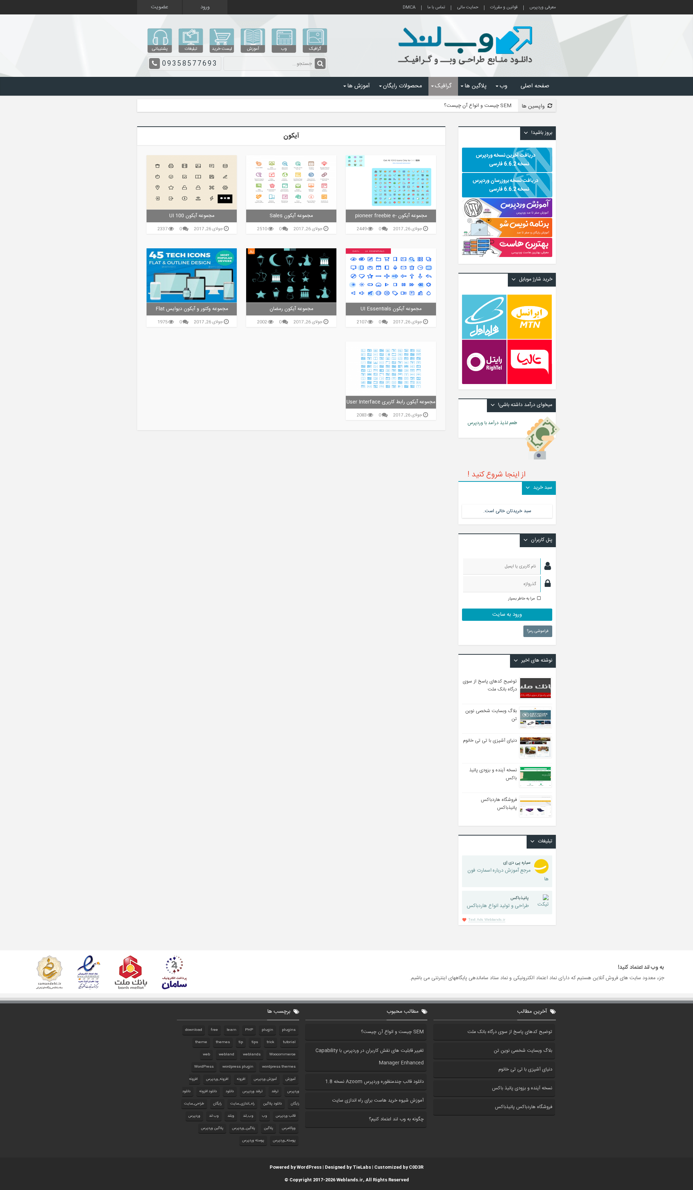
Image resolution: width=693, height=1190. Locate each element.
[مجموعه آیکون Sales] (291, 182)
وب (503, 86)
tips (255, 1042)
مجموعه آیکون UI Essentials (391, 309)
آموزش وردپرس (265, 1079)
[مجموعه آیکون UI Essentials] (391, 275)
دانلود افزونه (208, 1091)
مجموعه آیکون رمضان (291, 309)
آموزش (291, 1079)
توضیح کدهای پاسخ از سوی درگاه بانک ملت (490, 685)
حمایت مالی (467, 7)
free (214, 1030)
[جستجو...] (320, 63)
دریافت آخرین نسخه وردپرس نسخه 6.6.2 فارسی (505, 160)
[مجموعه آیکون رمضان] (291, 275)
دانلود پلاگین (272, 1104)
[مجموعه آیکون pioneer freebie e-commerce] (391, 182)
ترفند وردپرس (253, 1091)
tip (241, 1042)
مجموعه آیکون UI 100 (191, 216)
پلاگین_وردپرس (243, 1128)
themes (223, 1042)
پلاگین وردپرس (212, 1128)
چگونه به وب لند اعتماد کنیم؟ (396, 1119)
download (193, 1030)
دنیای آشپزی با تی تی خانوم (490, 741)
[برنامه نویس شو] (507, 233)
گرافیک (443, 86)
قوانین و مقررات (504, 7)
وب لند (214, 1116)
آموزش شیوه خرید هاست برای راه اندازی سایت (378, 1100)
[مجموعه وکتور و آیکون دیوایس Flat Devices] (192, 275)
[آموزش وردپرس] (507, 216)
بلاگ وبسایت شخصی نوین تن (523, 1051)
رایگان (217, 1104)
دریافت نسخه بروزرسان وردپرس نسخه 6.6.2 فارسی (505, 185)
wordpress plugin (237, 1067)
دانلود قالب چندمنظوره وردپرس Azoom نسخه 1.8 (374, 1082)
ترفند (275, 1091)
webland (226, 1055)
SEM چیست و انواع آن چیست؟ (477, 105)
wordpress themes (279, 1067)
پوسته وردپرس (253, 1140)
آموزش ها (358, 86)
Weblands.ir (349, 1180)
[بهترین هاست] (507, 256)
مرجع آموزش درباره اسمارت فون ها (508, 871)
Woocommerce (282, 1055)
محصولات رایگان (402, 86)
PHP (249, 1030)
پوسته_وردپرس (284, 1140)
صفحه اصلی (534, 86)
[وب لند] (466, 68)
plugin (267, 1030)
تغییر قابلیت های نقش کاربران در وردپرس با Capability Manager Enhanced (369, 1057)
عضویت (159, 7)
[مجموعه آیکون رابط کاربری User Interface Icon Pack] (391, 368)
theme (201, 1042)
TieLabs (362, 1167)
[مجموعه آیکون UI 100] (192, 182)
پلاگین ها (476, 86)
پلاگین (268, 1128)
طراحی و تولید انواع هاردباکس (498, 902)
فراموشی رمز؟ (538, 631)
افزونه (241, 1079)
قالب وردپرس (286, 1116)
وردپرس (194, 1116)
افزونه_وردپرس (217, 1079)
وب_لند (248, 1116)
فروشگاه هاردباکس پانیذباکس (499, 804)
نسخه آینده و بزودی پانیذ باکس (522, 1088)
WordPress (204, 1067)
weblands (252, 1055)
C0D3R (416, 1167)
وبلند (230, 1116)
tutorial (289, 1042)
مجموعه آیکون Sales (291, 216)
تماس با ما (436, 7)
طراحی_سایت (194, 1104)
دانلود (230, 1091)
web (206, 1055)
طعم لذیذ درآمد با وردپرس (496, 423)
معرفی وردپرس (542, 7)
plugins (289, 1030)
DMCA (409, 7)
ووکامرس (289, 1128)
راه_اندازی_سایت (242, 1104)
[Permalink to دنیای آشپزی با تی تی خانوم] (535, 747)
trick (270, 1042)
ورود (205, 7)
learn (231, 1030)
